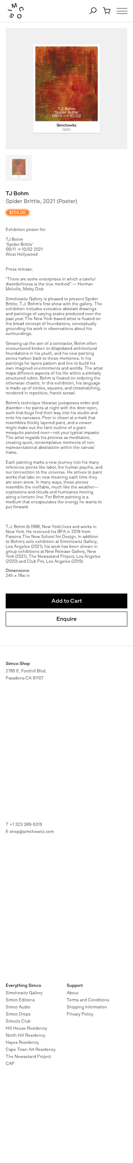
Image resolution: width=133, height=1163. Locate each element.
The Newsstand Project (28, 1056)
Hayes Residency (22, 1042)
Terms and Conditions (88, 1000)
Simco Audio (18, 1007)
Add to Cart (66, 601)
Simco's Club (18, 1021)
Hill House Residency (26, 1028)
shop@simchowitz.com (32, 831)
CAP (10, 1063)
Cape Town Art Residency (31, 1049)
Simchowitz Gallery (24, 993)
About (72, 993)
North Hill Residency (25, 1035)
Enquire (66, 619)
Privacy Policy (80, 1014)
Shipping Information (87, 1007)
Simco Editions (20, 1000)
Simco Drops (18, 1014)
